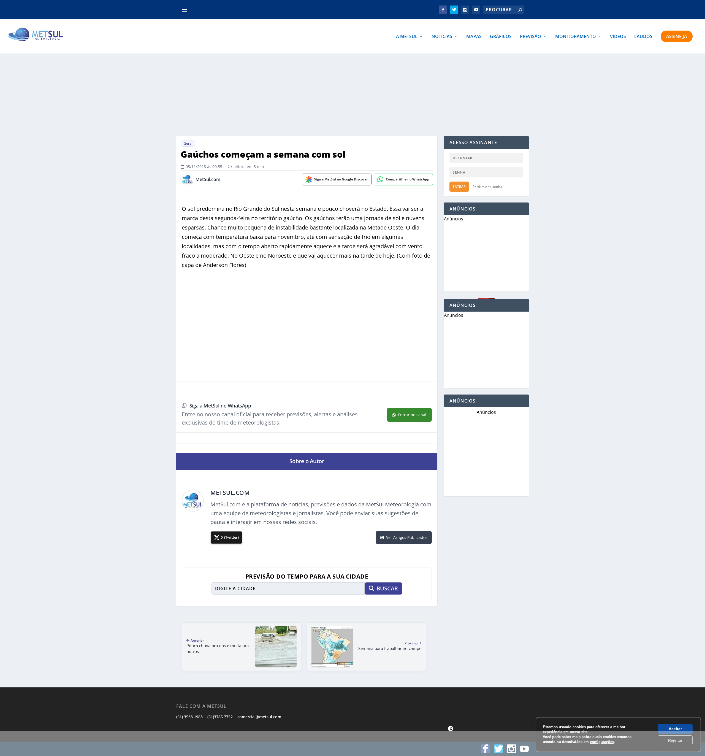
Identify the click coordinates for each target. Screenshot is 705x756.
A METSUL (406, 36)
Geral (188, 143)
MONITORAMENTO (575, 36)
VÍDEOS (618, 36)
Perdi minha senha (487, 186)
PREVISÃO (530, 36)
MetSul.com (208, 179)
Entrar (459, 186)
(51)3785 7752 (220, 716)
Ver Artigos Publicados (406, 537)
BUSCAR (387, 588)
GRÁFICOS (501, 36)
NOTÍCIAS (442, 36)
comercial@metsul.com (259, 716)
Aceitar (675, 729)
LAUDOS (643, 36)
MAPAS (474, 36)
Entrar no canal (412, 414)
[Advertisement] (352, 94)
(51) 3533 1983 (189, 716)
